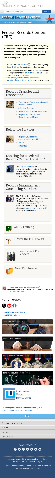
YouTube (9, 306)
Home (4, 22)
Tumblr (27, 449)
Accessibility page (17, 291)
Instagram (23, 449)
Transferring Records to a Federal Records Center (33, 103)
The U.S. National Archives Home (22, 4)
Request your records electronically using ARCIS (29, 137)
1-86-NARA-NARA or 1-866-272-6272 (27, 468)
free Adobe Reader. (30, 287)
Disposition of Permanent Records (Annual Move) (29, 115)
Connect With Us (27, 445)
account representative (34, 208)
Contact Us (11, 459)
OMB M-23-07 (22, 64)
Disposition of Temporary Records (33, 111)
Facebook (15, 449)
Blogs (35, 449)
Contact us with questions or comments (17, 410)
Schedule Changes (26, 108)
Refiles (21, 142)
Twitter (4, 306)
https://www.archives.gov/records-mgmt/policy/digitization (24, 78)
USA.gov (39, 462)
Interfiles (22, 145)
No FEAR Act (30, 462)
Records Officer (13, 67)
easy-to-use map (26, 166)
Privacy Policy (32, 459)
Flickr (39, 449)
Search (46, 11)
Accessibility (21, 459)
